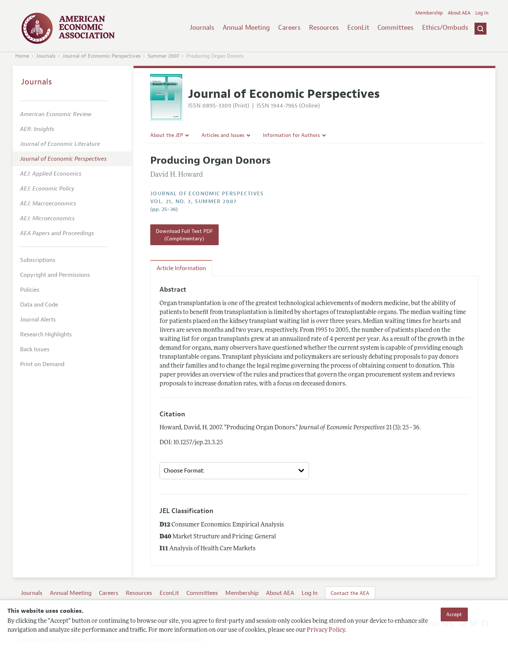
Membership (429, 13)
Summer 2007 (163, 56)
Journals (202, 27)
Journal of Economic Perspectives (101, 56)
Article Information (181, 268)
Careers (289, 27)
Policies (29, 290)
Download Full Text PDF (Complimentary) (184, 235)
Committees (395, 27)
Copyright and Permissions (55, 275)
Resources (324, 27)
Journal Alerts (38, 319)
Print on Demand (42, 364)
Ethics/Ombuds (445, 27)
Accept (454, 614)
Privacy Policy (326, 630)
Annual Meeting (246, 27)
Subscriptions (37, 260)
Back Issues (34, 349)
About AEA (459, 13)
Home (22, 56)
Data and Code (39, 304)
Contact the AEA (350, 593)
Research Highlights (46, 334)
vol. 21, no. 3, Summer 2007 (193, 201)
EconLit (358, 27)
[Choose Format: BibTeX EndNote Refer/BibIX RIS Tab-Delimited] (234, 470)
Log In (481, 13)
